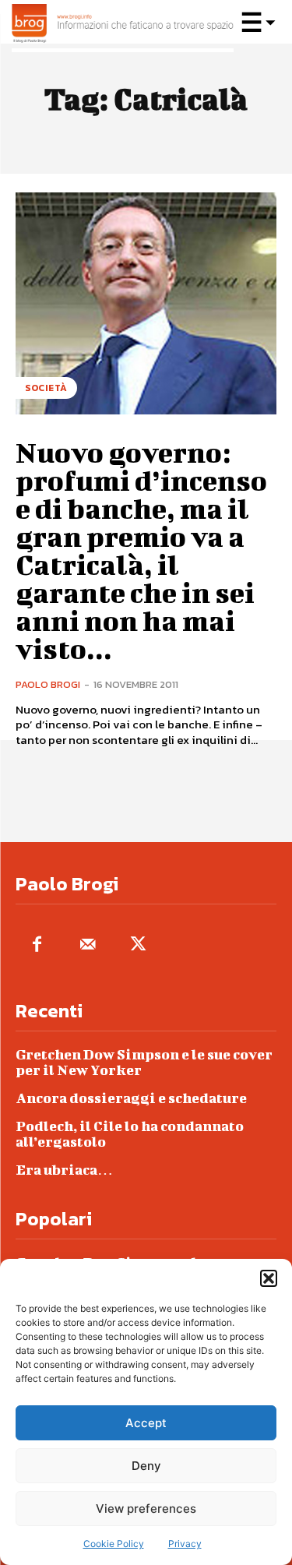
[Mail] (87, 945)
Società (46, 388)
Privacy (185, 1543)
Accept (146, 1422)
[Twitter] (138, 945)
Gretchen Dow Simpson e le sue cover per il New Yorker (144, 1062)
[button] (268, 1278)
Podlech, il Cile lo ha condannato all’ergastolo (130, 1134)
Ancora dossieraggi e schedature (131, 1098)
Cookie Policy (113, 1543)
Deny (146, 1465)
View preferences (146, 1508)
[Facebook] (37, 945)
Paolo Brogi (48, 684)
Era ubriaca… (64, 1169)
